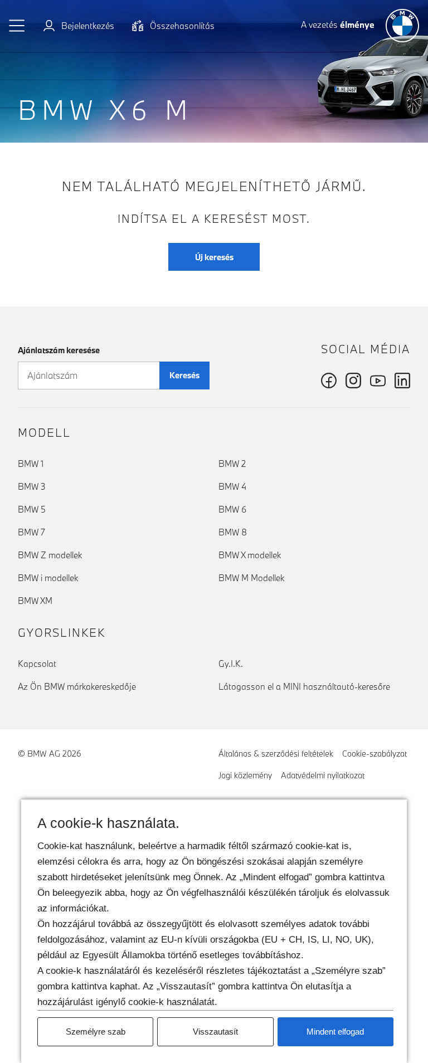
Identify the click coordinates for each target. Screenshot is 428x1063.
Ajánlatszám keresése (59, 350)
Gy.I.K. (230, 663)
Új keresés (214, 257)
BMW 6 (232, 509)
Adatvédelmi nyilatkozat (322, 775)
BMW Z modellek (50, 554)
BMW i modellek (48, 577)
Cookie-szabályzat (374, 753)
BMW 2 (232, 463)
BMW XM (35, 600)
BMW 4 (232, 486)
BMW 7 (31, 532)
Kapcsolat (37, 663)
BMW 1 (30, 463)
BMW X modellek (249, 554)
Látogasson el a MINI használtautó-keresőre (304, 686)
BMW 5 (32, 509)
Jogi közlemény (245, 775)
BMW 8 (232, 532)
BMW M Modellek (251, 577)
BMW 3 (32, 486)
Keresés (184, 375)
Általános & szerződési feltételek (275, 753)
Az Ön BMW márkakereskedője (77, 686)
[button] (17, 25)
